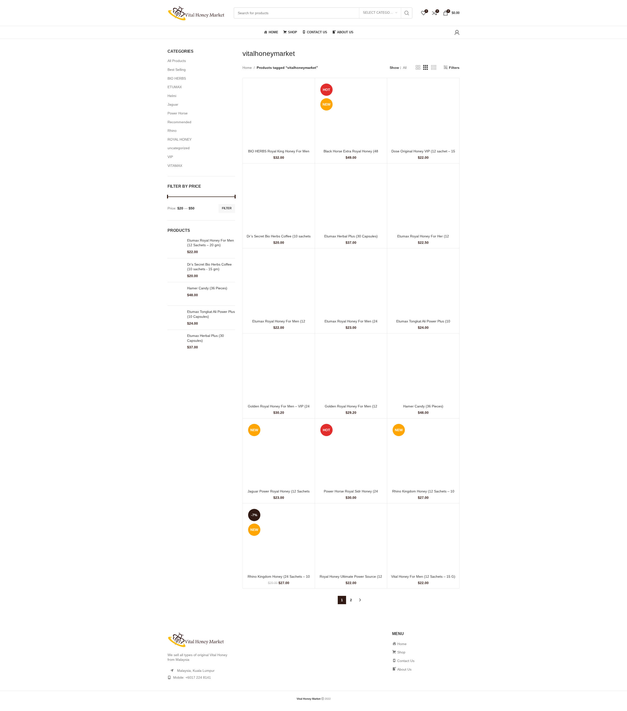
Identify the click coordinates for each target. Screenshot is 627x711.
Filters (454, 68)
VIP (170, 157)
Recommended (179, 122)
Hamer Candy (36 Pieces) (207, 288)
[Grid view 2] (418, 67)
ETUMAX (175, 87)
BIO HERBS (177, 78)
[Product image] (278, 114)
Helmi (172, 96)
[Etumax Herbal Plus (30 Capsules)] (175, 341)
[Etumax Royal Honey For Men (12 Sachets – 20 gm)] (175, 246)
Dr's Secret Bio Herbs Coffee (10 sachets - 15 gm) (209, 266)
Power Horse (178, 113)
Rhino (172, 131)
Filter (227, 208)
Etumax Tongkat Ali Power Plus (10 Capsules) (211, 314)
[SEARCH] (406, 13)
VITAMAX (175, 166)
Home (247, 68)
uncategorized (179, 148)
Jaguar (173, 104)
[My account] (457, 32)
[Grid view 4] (433, 67)
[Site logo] (198, 12)
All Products (177, 61)
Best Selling (177, 70)
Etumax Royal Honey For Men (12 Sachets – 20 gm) (210, 242)
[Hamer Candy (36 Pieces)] (175, 294)
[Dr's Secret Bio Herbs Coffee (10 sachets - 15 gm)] (175, 270)
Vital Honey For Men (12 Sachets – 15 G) (423, 576)
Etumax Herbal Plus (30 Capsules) (205, 338)
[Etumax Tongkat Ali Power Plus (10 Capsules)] (175, 317)
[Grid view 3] (425, 67)
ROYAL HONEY (180, 139)
